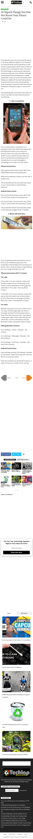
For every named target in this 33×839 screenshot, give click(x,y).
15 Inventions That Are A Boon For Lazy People (13, 818)
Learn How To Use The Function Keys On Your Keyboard (15, 807)
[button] (30, 2)
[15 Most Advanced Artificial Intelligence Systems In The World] (27, 466)
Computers (3, 482)
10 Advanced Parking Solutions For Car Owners (13, 805)
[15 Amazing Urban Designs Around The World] (16, 479)
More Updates (6, 798)
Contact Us (26, 834)
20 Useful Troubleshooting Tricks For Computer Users (6, 485)
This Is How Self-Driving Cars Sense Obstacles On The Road (15, 801)
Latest (8, 613)
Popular (25, 613)
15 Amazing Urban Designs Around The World (16, 484)
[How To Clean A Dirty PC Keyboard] (16, 466)
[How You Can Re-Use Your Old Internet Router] (27, 479)
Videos (2, 468)
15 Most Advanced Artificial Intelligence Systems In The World (27, 472)
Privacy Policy (12, 834)
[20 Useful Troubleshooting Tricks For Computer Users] (6, 479)
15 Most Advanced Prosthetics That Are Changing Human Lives (15, 826)
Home (2, 6)
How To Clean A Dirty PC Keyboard (16, 471)
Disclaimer (19, 834)
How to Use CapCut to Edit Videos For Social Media (5, 471)
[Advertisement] (16, 41)
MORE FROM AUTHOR (22, 459)
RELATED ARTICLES (10, 459)
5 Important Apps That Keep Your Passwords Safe (14, 816)
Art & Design (15, 482)
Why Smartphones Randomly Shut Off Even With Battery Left (15, 810)
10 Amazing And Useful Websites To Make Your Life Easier (16, 823)
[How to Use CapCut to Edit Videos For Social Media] (6, 466)
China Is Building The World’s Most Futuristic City (13, 820)
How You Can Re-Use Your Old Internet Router (27, 484)
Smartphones (8, 6)
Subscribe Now (16, 552)
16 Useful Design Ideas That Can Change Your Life (14, 813)
